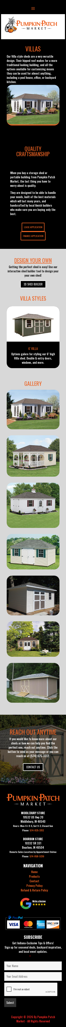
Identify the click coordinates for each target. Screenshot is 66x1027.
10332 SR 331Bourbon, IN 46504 (33, 845)
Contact (34, 881)
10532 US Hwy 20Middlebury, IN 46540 (33, 819)
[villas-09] (33, 701)
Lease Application (33, 227)
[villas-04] (33, 614)
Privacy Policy (34, 885)
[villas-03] (33, 568)
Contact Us (33, 767)
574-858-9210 (33, 856)
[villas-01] (33, 655)
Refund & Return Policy (34, 890)
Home (34, 872)
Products (34, 876)
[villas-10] (33, 428)
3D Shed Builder (33, 284)
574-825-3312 (33, 830)
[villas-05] (33, 527)
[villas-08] (33, 475)
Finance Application (33, 236)
